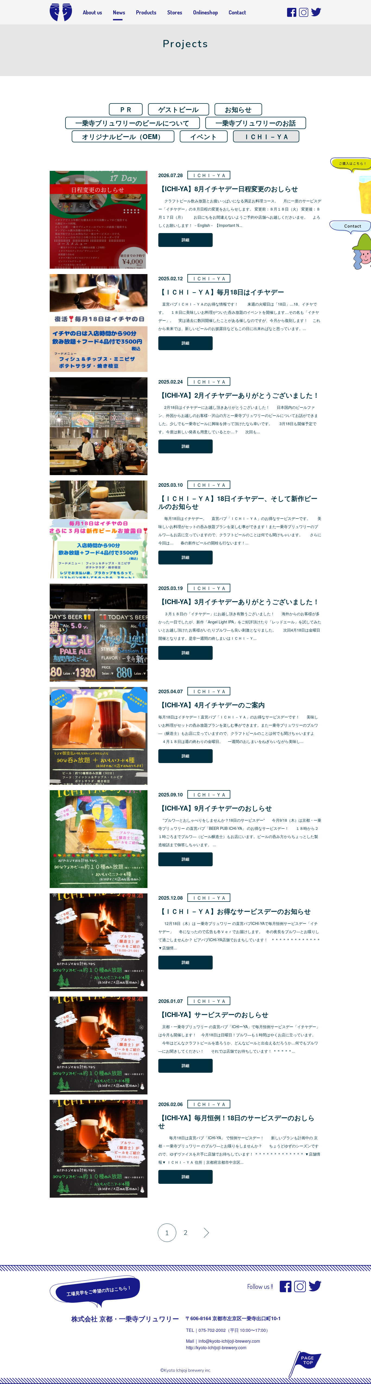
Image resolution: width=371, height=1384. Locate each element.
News (119, 12)
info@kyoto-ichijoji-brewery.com (229, 1341)
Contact (237, 12)
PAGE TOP (305, 1364)
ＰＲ (125, 109)
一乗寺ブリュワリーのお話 (256, 122)
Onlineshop (205, 12)
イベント (203, 136)
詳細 (185, 240)
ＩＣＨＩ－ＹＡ (266, 136)
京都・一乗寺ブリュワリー (61, 12)
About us (92, 12)
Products (146, 12)
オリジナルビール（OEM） (123, 136)
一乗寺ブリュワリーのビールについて (133, 122)
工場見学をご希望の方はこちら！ (99, 1290)
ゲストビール (178, 109)
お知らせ (238, 109)
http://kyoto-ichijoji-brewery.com (216, 1347)
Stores (174, 12)
